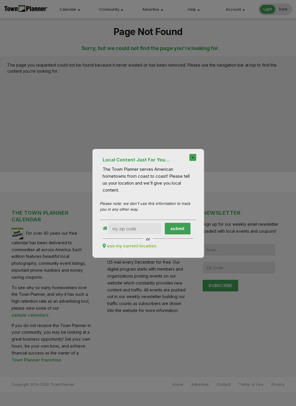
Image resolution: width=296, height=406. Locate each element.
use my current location (131, 245)
